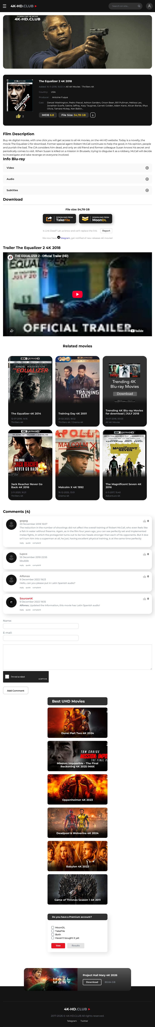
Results (76, 945)
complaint (37, 543)
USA (53, 92)
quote (28, 543)
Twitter (84, 1021)
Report (106, 230)
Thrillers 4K (88, 86)
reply (22, 543)
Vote (58, 945)
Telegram (65, 238)
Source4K (26, 598)
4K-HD (22, 6)
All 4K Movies (73, 86)
